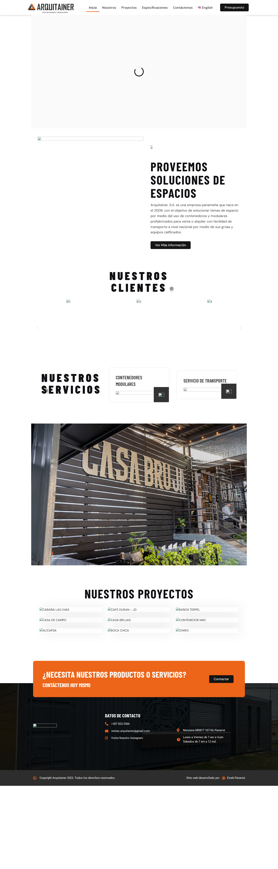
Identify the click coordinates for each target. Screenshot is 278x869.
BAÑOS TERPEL (207, 610)
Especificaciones (155, 7)
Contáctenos (183, 7)
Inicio (93, 7)
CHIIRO (207, 630)
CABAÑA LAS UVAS (70, 610)
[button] (37, 327)
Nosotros (109, 7)
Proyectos (129, 7)
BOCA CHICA (138, 630)
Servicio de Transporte (205, 380)
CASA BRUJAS (139, 620)
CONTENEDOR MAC (207, 620)
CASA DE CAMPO (70, 620)
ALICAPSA (70, 630)
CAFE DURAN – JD (139, 610)
